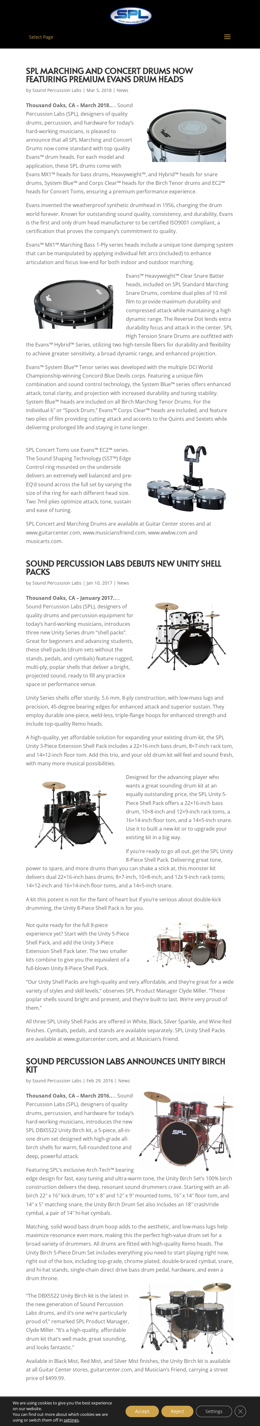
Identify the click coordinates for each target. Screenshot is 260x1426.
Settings (214, 1411)
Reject (177, 1411)
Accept (142, 1411)
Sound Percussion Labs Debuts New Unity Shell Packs (123, 567)
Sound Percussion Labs (56, 90)
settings (71, 1420)
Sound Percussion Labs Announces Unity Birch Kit (125, 1065)
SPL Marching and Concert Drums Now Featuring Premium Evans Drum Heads (109, 74)
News (122, 90)
